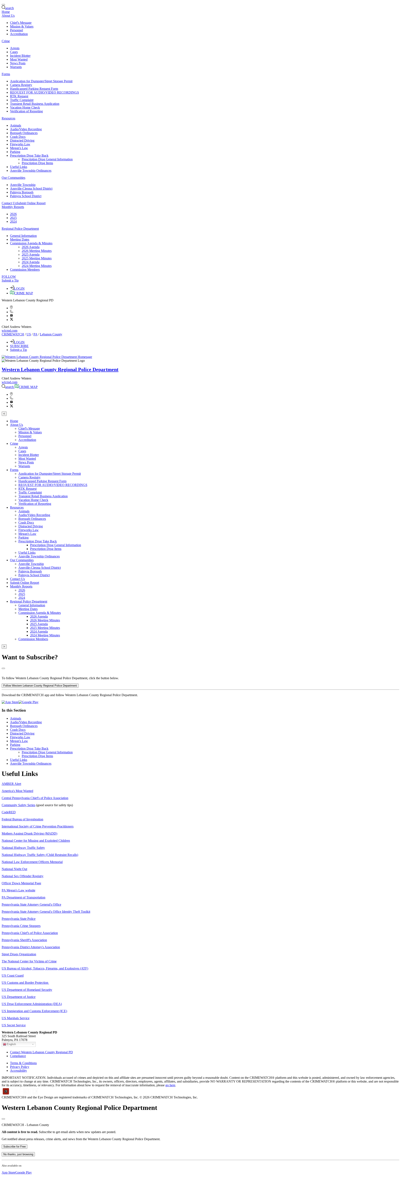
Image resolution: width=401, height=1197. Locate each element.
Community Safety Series (18, 805)
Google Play (23, 1172)
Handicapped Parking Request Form (34, 88)
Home (6, 12)
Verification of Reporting (26, 111)
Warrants (16, 67)
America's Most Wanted (17, 791)
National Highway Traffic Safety (23, 847)
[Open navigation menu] (3, 4)
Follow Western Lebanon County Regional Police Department (40, 685)
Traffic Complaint (21, 100)
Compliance (18, 1056)
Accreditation (19, 34)
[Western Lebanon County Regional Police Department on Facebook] (11, 315)
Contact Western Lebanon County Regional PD (41, 1052)
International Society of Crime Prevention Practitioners (38, 826)
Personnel (16, 30)
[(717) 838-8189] (11, 312)
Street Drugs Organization (19, 954)
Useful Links (18, 167)
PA (35, 334)
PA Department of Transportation (23, 897)
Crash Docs (17, 136)
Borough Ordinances (24, 133)
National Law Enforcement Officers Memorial (32, 862)
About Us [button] (8, 15)
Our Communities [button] (13, 177)
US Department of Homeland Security (27, 989)
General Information (23, 235)
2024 (13, 221)
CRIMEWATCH (13, 334)
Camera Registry (21, 85)
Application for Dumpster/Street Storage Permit (41, 81)
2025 (13, 218)
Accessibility (18, 1070)
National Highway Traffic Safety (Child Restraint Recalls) (40, 855)
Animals (15, 125)
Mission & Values (21, 26)
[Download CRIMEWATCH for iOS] (10, 702)
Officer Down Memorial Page (21, 883)
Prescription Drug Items (37, 163)
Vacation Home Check (25, 107)
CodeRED (9, 812)
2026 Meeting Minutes (37, 251)
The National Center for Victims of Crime (29, 961)
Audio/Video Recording (26, 129)
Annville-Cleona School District (31, 188)
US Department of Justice (19, 997)
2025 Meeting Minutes (37, 258)
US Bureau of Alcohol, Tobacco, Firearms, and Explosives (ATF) (45, 968)
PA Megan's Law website (18, 890)
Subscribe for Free (14, 1146)
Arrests (14, 48)
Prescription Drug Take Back (29, 748)
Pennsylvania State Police (19, 918)
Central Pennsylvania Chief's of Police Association (35, 798)
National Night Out (14, 869)
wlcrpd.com (9, 330)
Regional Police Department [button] (20, 228)
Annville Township (23, 185)
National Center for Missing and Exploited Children (36, 840)
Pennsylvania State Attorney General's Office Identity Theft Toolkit (46, 911)
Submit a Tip (10, 280)
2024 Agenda (30, 262)
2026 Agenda (30, 247)
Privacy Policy (19, 1067)
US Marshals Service (15, 1018)
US (29, 334)
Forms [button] (6, 74)
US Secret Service (14, 1025)
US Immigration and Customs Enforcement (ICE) (34, 1011)
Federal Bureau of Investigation (22, 819)
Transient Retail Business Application (34, 103)
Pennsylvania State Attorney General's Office (31, 904)
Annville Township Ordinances (30, 170)
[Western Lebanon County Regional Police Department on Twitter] (11, 319)
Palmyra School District (25, 196)
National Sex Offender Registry (22, 876)
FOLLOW (9, 276)
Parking (15, 152)
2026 (13, 214)
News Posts (17, 63)
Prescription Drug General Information (47, 159)
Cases (14, 52)
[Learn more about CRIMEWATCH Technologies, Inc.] (21, 1093)
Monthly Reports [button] (13, 207)
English (11, 1044)
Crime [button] (6, 41)
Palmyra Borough (21, 192)
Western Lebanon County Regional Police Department (60, 369)
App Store (8, 1172)
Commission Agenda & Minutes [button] (31, 243)
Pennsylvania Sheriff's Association (24, 940)
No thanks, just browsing (18, 1154)
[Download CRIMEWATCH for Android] (28, 702)
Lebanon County (51, 334)
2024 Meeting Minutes (37, 266)
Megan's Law (19, 148)
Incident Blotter (20, 55)
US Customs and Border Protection (25, 982)
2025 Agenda (30, 254)
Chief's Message (21, 22)
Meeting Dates (19, 239)
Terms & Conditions (23, 1063)
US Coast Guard (13, 975)
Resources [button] (8, 118)
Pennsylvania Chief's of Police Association (30, 933)
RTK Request (19, 96)
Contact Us (9, 203)
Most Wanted (19, 59)
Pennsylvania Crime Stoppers (21, 926)
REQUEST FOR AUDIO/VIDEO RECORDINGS (44, 92)
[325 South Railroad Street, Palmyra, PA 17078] (11, 308)
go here (170, 1085)
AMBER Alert (11, 784)
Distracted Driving (22, 140)
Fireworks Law (20, 144)
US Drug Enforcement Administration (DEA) (32, 1004)
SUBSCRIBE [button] (19, 346)
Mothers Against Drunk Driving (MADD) (29, 833)
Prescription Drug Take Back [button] (29, 155)
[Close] (3, 668)
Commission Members (25, 269)
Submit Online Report (31, 203)
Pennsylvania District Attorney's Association (31, 947)
